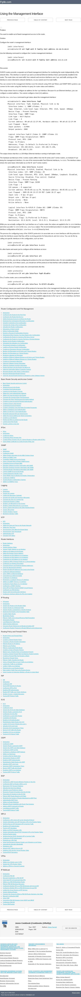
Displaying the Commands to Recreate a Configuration (18, 321)
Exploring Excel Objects (36, 976)
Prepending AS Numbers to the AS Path (14, 794)
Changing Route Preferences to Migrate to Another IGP (18, 626)
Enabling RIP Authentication (11, 690)
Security (3, 986)
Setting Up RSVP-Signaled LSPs (12, 830)
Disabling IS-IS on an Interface (11, 732)
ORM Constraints (6, 955)
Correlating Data (34, 983)
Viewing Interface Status (10, 547)
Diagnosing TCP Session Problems (13, 786)
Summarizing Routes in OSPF (11, 758)
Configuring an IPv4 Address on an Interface (15, 555)
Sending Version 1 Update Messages (13, 694)
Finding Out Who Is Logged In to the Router (15, 420)
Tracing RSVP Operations (10, 852)
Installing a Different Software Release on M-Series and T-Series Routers (24, 357)
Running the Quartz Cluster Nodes (68, 987)
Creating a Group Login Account (12, 403)
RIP (4, 680)
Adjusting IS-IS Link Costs (10, 726)
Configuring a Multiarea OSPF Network (14, 752)
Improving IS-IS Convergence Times (13, 728)
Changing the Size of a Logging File (13, 499)
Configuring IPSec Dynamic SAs (12, 437)
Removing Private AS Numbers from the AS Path (16, 792)
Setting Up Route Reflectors (11, 802)
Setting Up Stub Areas (9, 754)
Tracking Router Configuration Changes (14, 479)
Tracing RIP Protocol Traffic (10, 696)
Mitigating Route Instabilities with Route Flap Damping (18, 804)
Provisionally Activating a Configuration (14, 345)
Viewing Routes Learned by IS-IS (12, 712)
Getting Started (5, 953)
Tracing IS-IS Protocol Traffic (11, 734)
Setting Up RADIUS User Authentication (14, 409)
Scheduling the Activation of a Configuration (15, 343)
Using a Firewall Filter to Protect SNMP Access (16, 461)
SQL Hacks (60, 944)
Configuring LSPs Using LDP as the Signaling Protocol (18, 820)
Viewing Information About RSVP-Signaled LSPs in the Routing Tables (23, 832)
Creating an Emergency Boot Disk (12, 361)
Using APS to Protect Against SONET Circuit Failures (18, 588)
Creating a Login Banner (10, 418)
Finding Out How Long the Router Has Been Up (16, 367)
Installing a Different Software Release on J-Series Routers (19, 359)
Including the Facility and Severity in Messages (16, 497)
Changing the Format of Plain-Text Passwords (16, 397)
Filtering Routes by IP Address (11, 643)
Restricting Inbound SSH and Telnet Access (15, 413)
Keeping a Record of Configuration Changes (15, 333)
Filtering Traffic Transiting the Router (13, 660)
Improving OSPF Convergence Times (13, 766)
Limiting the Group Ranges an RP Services (15, 890)
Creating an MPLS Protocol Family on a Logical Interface (19, 561)
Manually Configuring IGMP (11, 896)
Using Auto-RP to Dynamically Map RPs (14, 880)
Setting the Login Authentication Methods (14, 393)
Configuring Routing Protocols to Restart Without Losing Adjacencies (22, 628)
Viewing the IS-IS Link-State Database (14, 710)
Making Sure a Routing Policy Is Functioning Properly (18, 652)
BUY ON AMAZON (71, 928)
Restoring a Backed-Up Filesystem (13, 355)
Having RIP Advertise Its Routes (12, 686)
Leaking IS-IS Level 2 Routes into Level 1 (14, 724)
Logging (5, 489)
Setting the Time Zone (9, 527)
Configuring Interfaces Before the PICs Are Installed (17, 594)
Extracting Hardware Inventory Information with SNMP (18, 467)
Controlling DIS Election (10, 718)
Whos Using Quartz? (63, 977)
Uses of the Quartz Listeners (66, 985)
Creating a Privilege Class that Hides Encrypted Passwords (20, 407)
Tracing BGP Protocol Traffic (11, 810)
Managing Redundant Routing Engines (14, 373)
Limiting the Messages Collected (12, 495)
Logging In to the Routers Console (12, 391)
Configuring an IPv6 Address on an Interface (15, 557)
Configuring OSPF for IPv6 (10, 750)
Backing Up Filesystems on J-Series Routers (15, 353)
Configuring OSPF (8, 744)
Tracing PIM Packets (9, 904)
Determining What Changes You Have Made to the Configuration (21, 335)
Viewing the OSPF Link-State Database (14, 748)
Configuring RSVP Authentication (12, 838)
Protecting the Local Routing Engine (13, 668)
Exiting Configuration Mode (10, 331)
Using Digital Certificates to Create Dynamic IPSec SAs (18, 441)
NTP (4, 521)
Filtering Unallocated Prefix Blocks (12, 648)
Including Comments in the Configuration (14, 323)
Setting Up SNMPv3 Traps (10, 482)
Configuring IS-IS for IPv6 (10, 714)
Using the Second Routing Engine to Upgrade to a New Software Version (24, 375)
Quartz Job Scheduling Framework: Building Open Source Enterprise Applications (68, 973)
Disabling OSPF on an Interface (12, 770)
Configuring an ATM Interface (11, 590)
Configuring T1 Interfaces (10, 577)
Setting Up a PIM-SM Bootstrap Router (14, 882)
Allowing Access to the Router (11, 387)
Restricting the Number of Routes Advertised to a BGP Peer (20, 798)
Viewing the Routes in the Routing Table (14, 605)
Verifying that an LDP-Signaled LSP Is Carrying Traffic (18, 824)
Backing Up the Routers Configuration (14, 341)
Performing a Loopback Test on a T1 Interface (16, 580)
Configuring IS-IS (8, 707)
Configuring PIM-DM (9, 902)
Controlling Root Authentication (12, 389)
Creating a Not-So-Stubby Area (12, 756)
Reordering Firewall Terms (10, 658)
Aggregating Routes (8, 620)
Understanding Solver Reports (38, 986)
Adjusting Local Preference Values (13, 790)
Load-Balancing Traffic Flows (11, 622)
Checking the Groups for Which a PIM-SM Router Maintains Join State (23, 894)
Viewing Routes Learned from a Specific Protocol (17, 609)
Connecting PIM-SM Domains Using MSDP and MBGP (18, 900)
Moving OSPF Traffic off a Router (12, 768)
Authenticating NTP (8, 533)
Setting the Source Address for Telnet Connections (17, 415)
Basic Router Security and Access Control (15, 383)
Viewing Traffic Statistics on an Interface (14, 549)
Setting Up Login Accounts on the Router (14, 395)
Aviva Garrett (52, 927)
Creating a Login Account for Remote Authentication (17, 401)
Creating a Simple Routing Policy (12, 639)
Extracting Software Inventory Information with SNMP (18, 465)
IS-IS (4, 703)
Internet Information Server (9, 983)
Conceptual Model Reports (9, 958)
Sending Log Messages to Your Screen (14, 503)
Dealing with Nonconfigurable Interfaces (14, 592)
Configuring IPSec (8, 435)
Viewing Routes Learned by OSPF (12, 746)
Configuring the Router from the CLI (13, 317)
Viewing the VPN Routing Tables (12, 864)
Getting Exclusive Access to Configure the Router (17, 319)
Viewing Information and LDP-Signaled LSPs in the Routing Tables (22, 822)
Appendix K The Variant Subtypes (39, 964)
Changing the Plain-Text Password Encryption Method (18, 399)
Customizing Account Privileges (12, 405)
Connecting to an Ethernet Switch (12, 575)
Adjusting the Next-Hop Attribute (12, 788)
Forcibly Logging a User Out (11, 424)
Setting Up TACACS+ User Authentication (14, 411)
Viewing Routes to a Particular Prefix (13, 607)
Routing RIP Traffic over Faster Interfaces (14, 692)
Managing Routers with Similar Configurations (16, 371)
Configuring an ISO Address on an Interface (15, 559)
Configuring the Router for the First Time (14, 315)
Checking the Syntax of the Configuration (14, 325)
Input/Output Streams (7, 978)
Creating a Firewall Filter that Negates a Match (16, 656)
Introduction (6, 313)
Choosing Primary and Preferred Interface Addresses (18, 565)
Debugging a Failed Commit (11, 329)
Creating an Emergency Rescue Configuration (16, 349)
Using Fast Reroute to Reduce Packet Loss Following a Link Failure (22, 842)
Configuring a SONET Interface (12, 586)
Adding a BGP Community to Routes (13, 806)
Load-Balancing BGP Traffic (11, 808)
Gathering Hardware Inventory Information (15, 365)
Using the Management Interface (12, 567)
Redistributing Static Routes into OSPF (14, 762)
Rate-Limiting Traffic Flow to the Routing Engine (16, 670)
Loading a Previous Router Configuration (14, 347)
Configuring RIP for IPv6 (10, 688)
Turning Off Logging (8, 509)
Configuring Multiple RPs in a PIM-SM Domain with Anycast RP (21, 886)
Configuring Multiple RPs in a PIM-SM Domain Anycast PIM (20, 888)
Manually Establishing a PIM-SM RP (13, 878)
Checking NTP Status (9, 535)
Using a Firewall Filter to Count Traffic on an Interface (18, 662)
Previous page (12, 20)
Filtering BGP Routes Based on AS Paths (14, 796)
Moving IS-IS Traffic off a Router (12, 730)
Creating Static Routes (9, 614)
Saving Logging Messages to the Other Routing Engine (18, 507)
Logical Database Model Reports (11, 960)
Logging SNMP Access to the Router (13, 471)
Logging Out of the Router (10, 422)
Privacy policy (76, 993)
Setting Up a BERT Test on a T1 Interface (14, 582)
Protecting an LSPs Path (10, 840)
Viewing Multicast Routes (10, 892)
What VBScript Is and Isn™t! (38, 949)
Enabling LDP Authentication (11, 826)
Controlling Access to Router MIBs (12, 463)
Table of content (40, 20)
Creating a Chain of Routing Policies (13, 650)
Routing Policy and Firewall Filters (12, 635)
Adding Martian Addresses (10, 624)
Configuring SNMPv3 (9, 477)
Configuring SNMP (8, 453)
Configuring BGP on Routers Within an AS (15, 784)
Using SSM (6, 898)
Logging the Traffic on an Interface (12, 664)
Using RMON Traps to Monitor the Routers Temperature (19, 475)
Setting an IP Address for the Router (13, 551)
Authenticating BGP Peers (10, 800)
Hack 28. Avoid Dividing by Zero (67, 952)
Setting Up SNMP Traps (9, 457)
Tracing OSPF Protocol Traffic (11, 772)
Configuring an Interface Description (13, 563)
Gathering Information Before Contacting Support (17, 369)
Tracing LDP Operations (10, 828)
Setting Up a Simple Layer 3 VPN (12, 862)
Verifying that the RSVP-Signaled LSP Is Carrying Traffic (19, 836)
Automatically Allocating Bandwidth (13, 844)
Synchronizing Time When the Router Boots (15, 529)
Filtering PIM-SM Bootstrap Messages (13, 884)
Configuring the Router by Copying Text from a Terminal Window (21, 339)
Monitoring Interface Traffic (10, 513)
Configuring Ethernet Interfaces (12, 571)
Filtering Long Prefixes (9, 646)
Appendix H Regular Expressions (39, 956)
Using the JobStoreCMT (64, 980)
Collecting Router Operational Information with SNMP (18, 469)
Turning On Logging (8, 493)
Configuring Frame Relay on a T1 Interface (15, 584)
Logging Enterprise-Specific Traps (12, 473)
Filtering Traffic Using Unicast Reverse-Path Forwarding (19, 618)
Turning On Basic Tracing (10, 511)
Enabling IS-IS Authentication (11, 720)
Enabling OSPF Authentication (11, 760)
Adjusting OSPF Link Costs (10, 764)
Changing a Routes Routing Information (14, 641)
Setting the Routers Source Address (13, 553)
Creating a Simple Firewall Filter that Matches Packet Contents (20, 654)
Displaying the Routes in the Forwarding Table (16, 611)
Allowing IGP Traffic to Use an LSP (13, 848)
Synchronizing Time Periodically (12, 531)
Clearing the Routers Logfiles (11, 501)
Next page (68, 20)
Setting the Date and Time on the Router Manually (17, 525)
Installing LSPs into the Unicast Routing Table (16, 850)
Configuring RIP (7, 684)
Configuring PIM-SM (8, 876)
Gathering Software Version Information (14, 363)
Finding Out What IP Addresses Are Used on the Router (18, 569)
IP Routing (6, 601)
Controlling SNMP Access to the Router (14, 459)
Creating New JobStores (64, 982)
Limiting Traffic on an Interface (11, 666)
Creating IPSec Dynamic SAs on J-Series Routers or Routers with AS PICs (24, 439)
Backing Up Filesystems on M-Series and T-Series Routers (19, 351)
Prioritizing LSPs (7, 846)
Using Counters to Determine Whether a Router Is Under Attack (21, 672)
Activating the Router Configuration (13, 327)
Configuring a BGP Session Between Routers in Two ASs (19, 782)
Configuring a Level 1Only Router (12, 716)
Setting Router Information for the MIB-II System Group (18, 455)
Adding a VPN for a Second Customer (13, 866)
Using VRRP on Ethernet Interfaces (13, 573)
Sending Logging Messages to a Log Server (15, 505)
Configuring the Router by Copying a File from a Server (18, 337)
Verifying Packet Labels (9, 834)
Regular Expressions (7, 981)
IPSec (4, 431)
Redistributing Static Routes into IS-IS (13, 722)
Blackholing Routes (8, 616)
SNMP (5, 449)
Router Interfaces (8, 543)
